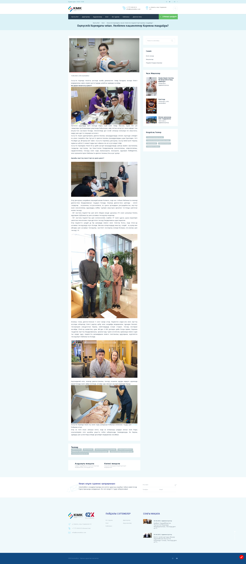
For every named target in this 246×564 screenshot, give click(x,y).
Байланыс (126, 17)
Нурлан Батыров (164, 143)
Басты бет (75, 17)
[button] (175, 8)
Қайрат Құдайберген (125, 449)
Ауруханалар (97, 17)
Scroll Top (234, 537)
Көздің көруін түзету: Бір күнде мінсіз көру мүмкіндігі (166, 79)
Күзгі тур (161, 99)
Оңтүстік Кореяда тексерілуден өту (121, 451)
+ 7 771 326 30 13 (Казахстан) (81, 528)
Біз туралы (115, 17)
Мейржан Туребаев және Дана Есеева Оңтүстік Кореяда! (89, 451)
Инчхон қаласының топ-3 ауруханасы (164, 118)
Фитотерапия (151, 143)
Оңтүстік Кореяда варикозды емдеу (158, 140)
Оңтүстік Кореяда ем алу (80, 453)
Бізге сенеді (150, 56)
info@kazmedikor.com (133, 9)
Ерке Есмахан (88, 449)
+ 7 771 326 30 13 (131, 7)
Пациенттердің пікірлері (154, 63)
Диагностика (137, 17)
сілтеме (134, 425)
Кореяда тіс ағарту (153, 146)
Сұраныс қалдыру (169, 17)
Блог (107, 17)
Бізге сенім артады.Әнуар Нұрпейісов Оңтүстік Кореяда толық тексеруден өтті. (165, 539)
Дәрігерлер (86, 17)
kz (174, 1)
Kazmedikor (75, 558)
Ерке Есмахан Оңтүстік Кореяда (105, 449)
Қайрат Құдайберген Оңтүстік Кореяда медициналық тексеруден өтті (165, 525)
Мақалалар (149, 59)
